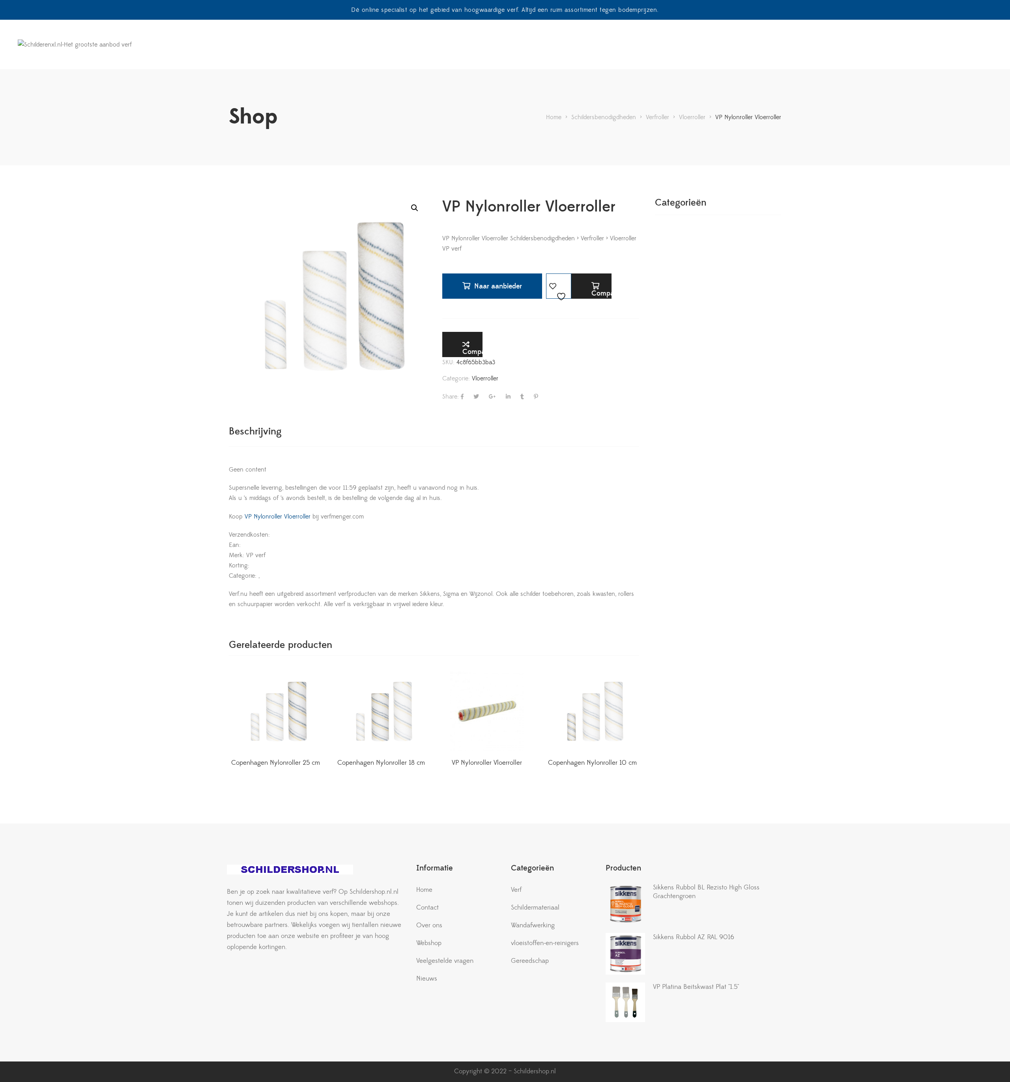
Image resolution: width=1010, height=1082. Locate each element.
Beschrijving (255, 431)
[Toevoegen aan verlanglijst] (558, 286)
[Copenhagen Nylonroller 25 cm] (276, 711)
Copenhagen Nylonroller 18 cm (381, 762)
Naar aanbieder (498, 286)
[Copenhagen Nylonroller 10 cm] (593, 711)
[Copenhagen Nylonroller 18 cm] (381, 711)
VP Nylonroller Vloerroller (276, 516)
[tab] (255, 431)
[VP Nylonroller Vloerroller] (487, 711)
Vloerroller (485, 378)
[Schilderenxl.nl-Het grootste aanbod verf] (75, 45)
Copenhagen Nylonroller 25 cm (275, 762)
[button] (415, 208)
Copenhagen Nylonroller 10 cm (592, 762)
